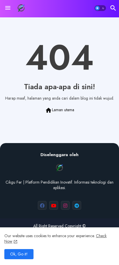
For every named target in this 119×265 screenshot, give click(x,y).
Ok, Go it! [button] (19, 254)
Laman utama (59, 110)
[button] (100, 8)
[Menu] (8, 8)
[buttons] (42, 205)
